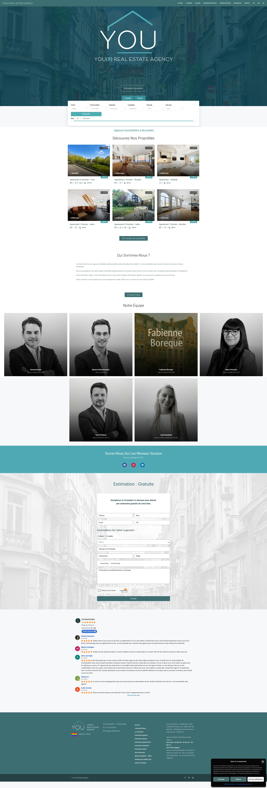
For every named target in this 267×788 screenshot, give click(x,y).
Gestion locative (225, 3)
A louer (101, 536)
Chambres (131, 105)
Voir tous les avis (133, 695)
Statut (73, 105)
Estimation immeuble (142, 745)
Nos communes (140, 752)
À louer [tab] (140, 98)
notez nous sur (88, 631)
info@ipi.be (169, 758)
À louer (197, 3)
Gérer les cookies (140, 763)
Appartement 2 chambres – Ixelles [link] (127, 224)
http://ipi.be (190, 750)
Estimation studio (140, 749)
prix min (149, 105)
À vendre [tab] (127, 98)
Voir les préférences (256, 779)
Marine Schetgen (87, 647)
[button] (263, 762)
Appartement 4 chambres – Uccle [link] (82, 180)
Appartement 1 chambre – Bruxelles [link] (128, 180)
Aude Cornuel (86, 688)
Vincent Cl (85, 677)
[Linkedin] (142, 465)
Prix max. (169, 105)
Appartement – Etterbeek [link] (168, 180)
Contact (247, 3)
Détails (104, 177)
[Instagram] (133, 465)
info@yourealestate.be (112, 731)
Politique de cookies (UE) (143, 759)
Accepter (221, 779)
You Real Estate (88, 619)
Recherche (237, 3)
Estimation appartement (143, 742)
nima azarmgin (86, 656)
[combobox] (80, 108)
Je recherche (139, 732)
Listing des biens (140, 728)
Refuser (238, 779)
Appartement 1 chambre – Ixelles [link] (82, 224)
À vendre (189, 3)
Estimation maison (141, 739)
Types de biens (94, 105)
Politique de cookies (229, 784)
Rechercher (86, 114)
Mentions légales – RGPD (143, 756)
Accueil (180, 3)
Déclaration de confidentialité (244, 784)
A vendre (110, 536)
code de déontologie (179, 750)
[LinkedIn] (193, 778)
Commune (112, 105)
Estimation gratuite (210, 3)
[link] (89, 160)
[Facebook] (124, 465)
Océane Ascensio (87, 636)
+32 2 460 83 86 (110, 727)
